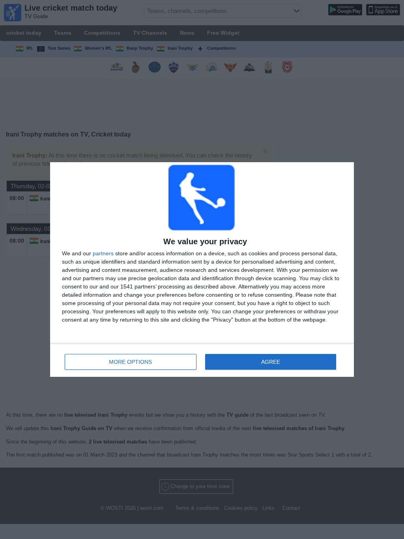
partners (103, 253)
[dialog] (202, 269)
